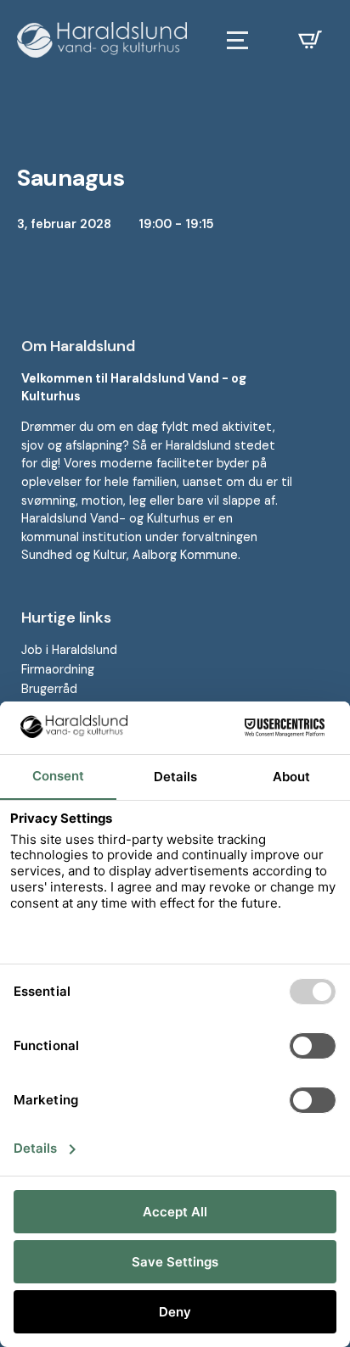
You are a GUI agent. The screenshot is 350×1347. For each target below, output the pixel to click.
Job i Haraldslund (69, 649)
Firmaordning (57, 669)
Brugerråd (49, 688)
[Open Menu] (237, 40)
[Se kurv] (310, 40)
